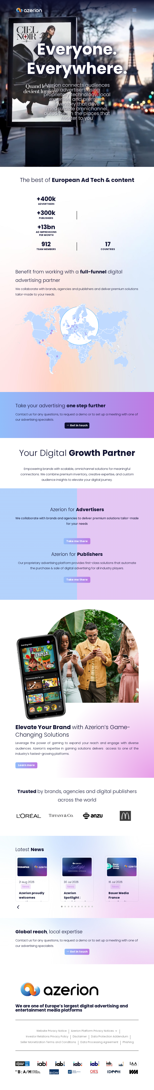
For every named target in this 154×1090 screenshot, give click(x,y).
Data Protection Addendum (109, 1036)
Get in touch (79, 425)
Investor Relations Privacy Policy (47, 1036)
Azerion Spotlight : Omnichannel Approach (75, 900)
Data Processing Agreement (99, 1042)
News (25, 886)
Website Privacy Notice (51, 1031)
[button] (62, 906)
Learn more (26, 765)
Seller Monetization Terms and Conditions (48, 1042)
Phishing (128, 1042)
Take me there (77, 541)
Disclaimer (80, 1036)
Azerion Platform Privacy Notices (92, 1031)
